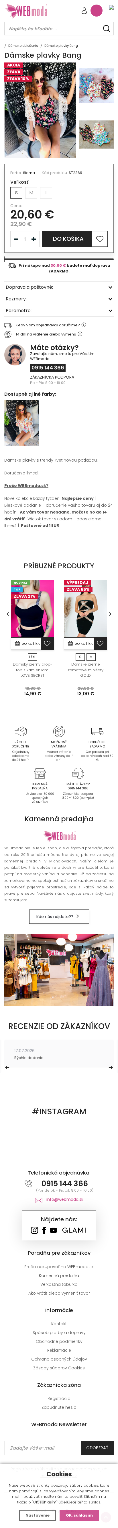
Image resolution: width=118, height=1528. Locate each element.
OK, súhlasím (79, 1515)
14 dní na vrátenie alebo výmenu (46, 334)
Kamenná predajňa (59, 1275)
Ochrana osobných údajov (59, 1359)
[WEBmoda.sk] (34, 1230)
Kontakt (59, 1324)
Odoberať (97, 1448)
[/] (20, 731)
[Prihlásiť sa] (84, 11)
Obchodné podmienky (59, 1341)
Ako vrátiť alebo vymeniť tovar (59, 1293)
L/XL (32, 656)
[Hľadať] (107, 29)
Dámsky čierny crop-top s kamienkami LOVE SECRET (32, 670)
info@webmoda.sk (64, 1199)
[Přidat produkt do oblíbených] (47, 643)
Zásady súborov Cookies (59, 1368)
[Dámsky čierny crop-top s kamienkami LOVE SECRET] (32, 608)
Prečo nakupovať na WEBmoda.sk (59, 1267)
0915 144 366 (48, 367)
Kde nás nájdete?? (55, 916)
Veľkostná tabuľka (59, 1284)
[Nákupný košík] (97, 11)
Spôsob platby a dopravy (59, 1332)
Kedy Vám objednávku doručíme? (48, 325)
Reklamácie (59, 1350)
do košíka (68, 239)
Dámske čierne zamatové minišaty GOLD (85, 670)
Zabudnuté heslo (59, 1407)
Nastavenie (37, 1515)
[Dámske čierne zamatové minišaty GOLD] (85, 608)
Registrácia (59, 1398)
